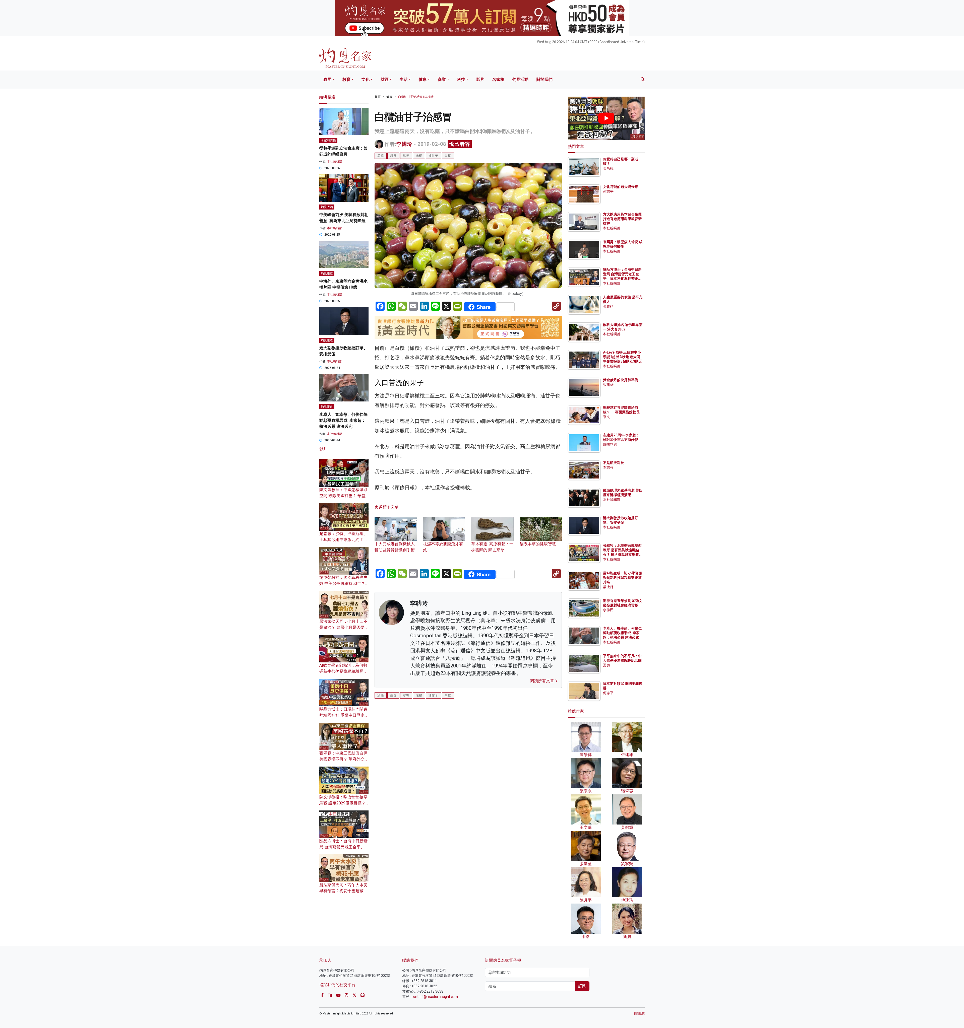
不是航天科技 (613, 463)
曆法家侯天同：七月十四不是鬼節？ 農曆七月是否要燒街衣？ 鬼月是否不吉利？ (344, 627)
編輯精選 (610, 444)
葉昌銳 (608, 168)
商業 (442, 79)
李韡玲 (404, 144)
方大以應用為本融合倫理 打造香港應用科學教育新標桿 (622, 218)
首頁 (378, 97)
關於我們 (544, 79)
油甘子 (433, 155)
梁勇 (606, 665)
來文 (606, 417)
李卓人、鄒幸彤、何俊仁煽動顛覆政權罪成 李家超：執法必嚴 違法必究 (343, 420)
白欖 (448, 155)
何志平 (608, 191)
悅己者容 (459, 144)
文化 (366, 79)
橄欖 (419, 155)
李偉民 (608, 610)
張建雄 (608, 385)
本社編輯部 (334, 161)
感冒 (393, 155)
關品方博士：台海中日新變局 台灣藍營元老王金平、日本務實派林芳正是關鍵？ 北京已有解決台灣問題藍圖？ (622, 278)
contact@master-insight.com (434, 997)
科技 (461, 79)
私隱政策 (639, 1013)
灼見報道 (327, 273)
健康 (423, 79)
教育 (346, 79)
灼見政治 (327, 207)
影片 (480, 79)
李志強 (608, 467)
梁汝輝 (608, 587)
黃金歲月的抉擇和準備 (620, 380)
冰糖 (406, 155)
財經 (385, 79)
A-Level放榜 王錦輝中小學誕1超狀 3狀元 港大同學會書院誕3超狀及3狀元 (622, 356)
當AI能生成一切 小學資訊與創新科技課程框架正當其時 (622, 577)
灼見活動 (520, 79)
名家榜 (498, 79)
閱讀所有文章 (542, 680)
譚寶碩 (608, 306)
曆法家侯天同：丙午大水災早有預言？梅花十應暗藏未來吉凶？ (343, 890)
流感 (380, 155)
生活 (404, 79)
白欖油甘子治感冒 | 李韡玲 (416, 97)
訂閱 (582, 986)
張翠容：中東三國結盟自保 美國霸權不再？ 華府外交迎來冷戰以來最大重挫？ (344, 759)
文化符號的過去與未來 (620, 187)
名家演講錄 (328, 140)
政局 (327, 79)
